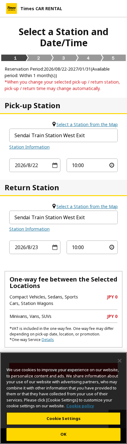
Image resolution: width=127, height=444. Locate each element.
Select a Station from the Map (87, 124)
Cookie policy (80, 406)
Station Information (29, 147)
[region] (63, 398)
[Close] (119, 361)
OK (63, 434)
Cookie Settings (64, 418)
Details (48, 339)
